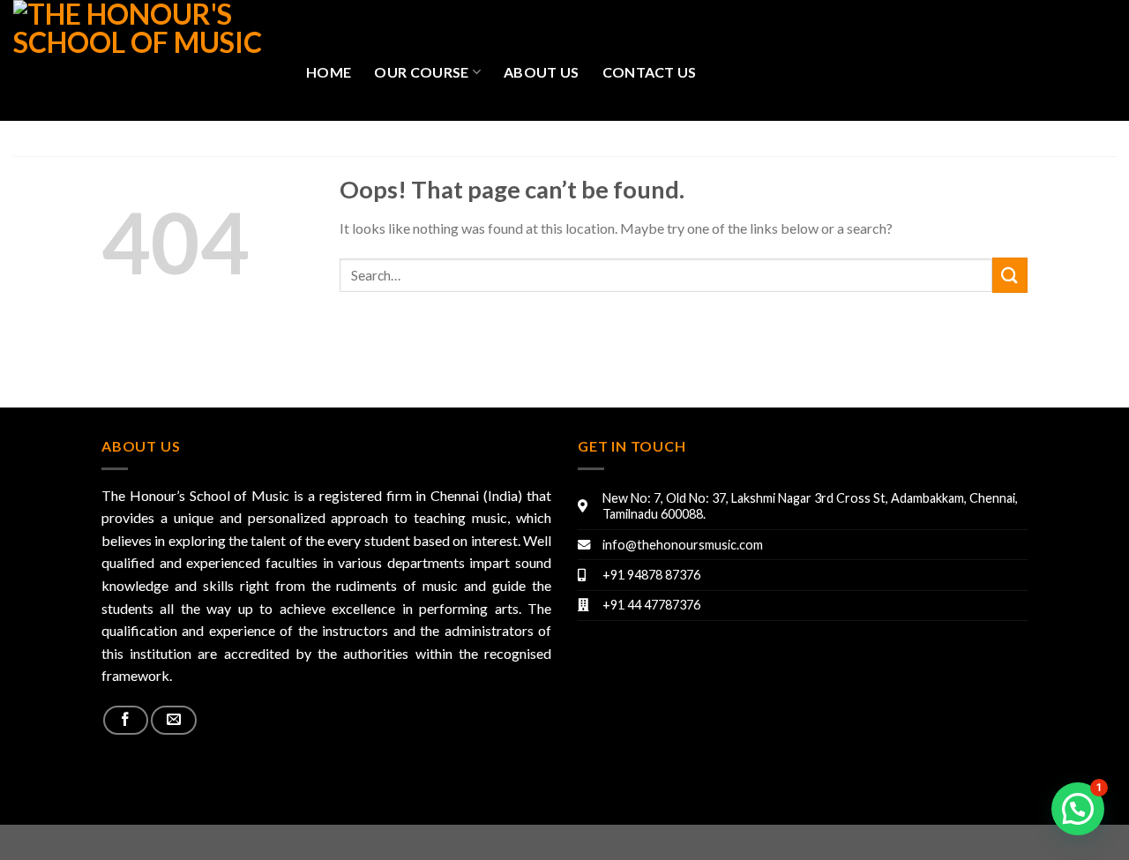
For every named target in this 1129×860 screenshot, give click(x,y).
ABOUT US (541, 72)
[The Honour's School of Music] (146, 60)
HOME (328, 72)
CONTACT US (649, 72)
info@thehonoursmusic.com (682, 544)
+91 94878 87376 (651, 574)
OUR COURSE (421, 72)
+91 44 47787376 (651, 604)
